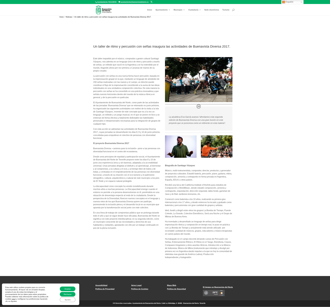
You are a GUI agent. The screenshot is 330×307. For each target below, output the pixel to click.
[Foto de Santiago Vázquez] (181, 158)
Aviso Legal (136, 285)
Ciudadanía (193, 10)
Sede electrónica (211, 10)
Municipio (178, 10)
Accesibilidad (101, 285)
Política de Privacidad (104, 289)
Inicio (149, 10)
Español (289, 2)
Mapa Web (171, 285)
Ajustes (68, 300)
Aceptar (67, 289)
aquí (14, 299)
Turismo (225, 10)
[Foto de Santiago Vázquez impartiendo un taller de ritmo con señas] (217, 158)
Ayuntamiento (161, 10)
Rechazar (68, 294)
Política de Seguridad (176, 289)
